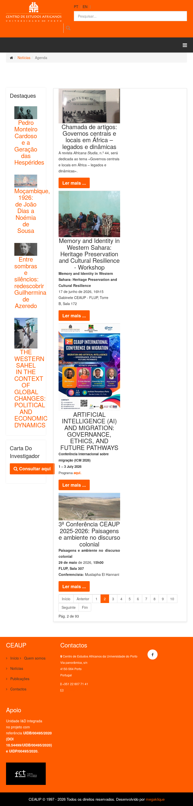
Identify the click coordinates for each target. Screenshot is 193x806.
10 (172, 598)
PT (76, 6)
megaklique (155, 799)
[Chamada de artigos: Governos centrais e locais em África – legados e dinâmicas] (89, 106)
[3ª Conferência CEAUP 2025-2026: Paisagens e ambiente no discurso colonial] (89, 507)
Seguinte (69, 607)
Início (66, 598)
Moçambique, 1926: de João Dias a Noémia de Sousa (32, 210)
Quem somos (34, 658)
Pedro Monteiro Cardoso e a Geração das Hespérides (29, 142)
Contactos (17, 688)
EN (85, 6)
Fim (85, 607)
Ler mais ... (74, 183)
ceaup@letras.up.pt (77, 690)
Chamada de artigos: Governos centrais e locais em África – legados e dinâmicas (89, 136)
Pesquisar (68, 28)
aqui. (77, 472)
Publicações (19, 678)
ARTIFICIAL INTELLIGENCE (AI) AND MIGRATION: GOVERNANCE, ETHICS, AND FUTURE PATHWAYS (89, 431)
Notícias (24, 57)
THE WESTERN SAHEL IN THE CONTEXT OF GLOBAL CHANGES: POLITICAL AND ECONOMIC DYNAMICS (30, 388)
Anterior (83, 598)
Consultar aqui (34, 468)
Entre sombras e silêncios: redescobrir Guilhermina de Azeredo (30, 282)
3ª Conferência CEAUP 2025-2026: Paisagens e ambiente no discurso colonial (89, 533)
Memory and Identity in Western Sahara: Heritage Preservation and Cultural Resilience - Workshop (89, 253)
